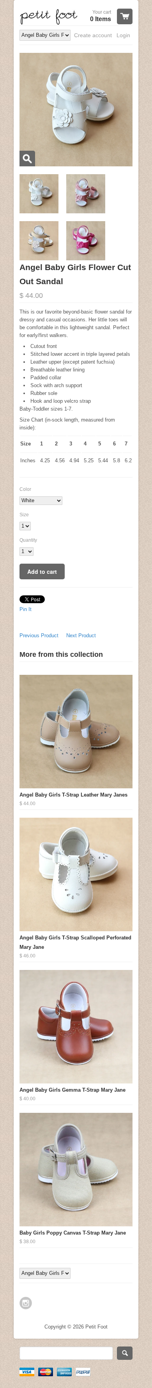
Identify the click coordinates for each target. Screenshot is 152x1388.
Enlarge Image (27, 158)
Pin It (25, 609)
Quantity (28, 540)
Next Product (81, 635)
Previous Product (38, 635)
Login (123, 35)
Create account (93, 35)
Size (24, 514)
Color (25, 489)
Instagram (25, 1303)
